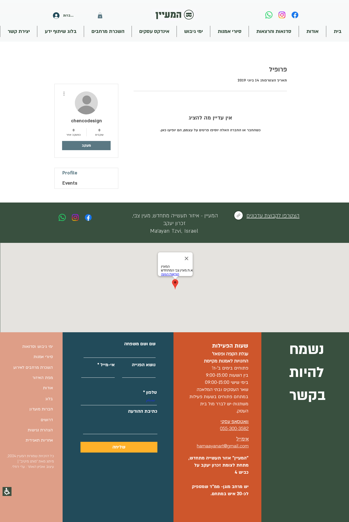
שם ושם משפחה (140, 344)
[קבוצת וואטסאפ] (238, 215)
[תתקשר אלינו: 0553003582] (62, 217)
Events (69, 183)
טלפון (151, 392)
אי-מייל (107, 364)
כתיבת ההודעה (142, 411)
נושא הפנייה (144, 364)
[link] (268, 14)
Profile (69, 173)
